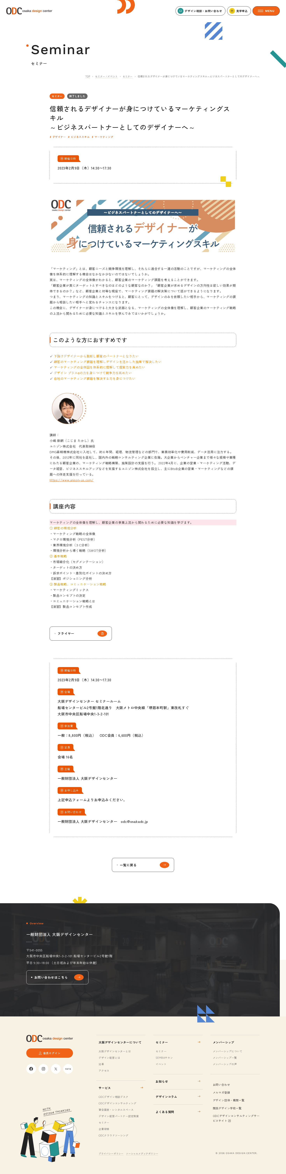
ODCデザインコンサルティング (117, 1103)
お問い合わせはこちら (51, 977)
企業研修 (104, 1129)
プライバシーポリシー (111, 1153)
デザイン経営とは (109, 1057)
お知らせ (162, 1081)
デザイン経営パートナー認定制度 (119, 1116)
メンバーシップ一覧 (225, 1057)
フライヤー (66, 633)
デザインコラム (166, 1097)
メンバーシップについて (227, 1051)
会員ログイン (52, 1053)
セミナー (128, 76)
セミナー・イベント (106, 76)
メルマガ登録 (221, 1092)
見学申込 (242, 11)
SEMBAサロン (164, 1057)
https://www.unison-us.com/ (72, 480)
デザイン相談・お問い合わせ (203, 11)
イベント (161, 1064)
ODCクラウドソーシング (113, 1135)
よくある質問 (165, 1112)
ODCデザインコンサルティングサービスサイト (236, 1118)
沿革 (101, 1064)
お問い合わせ (221, 1085)
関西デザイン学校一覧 (227, 1108)
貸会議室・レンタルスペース (116, 1109)
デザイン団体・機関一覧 (229, 1100)
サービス (105, 1088)
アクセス (104, 1070)
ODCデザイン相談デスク (113, 1097)
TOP (87, 76)
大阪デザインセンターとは (115, 1051)
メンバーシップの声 (225, 1064)
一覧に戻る (128, 865)
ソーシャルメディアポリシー (142, 1153)
